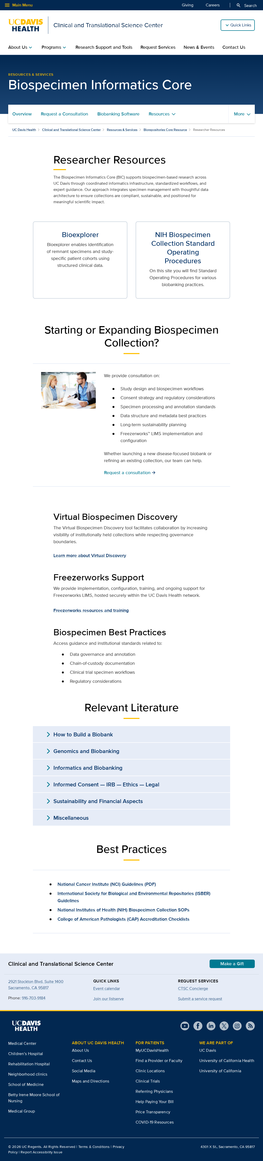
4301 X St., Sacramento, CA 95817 (228, 1146)
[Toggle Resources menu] (174, 114)
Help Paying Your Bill (155, 1102)
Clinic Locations (150, 1071)
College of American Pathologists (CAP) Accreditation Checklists (124, 919)
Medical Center (22, 1043)
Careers (213, 5)
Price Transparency (153, 1112)
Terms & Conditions (94, 1146)
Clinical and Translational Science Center (71, 129)
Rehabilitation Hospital (29, 1064)
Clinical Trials (148, 1081)
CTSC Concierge (193, 988)
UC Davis (207, 1050)
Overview (22, 114)
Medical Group (21, 1111)
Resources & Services (122, 129)
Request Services (157, 47)
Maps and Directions (90, 1081)
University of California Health (226, 1061)
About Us (80, 1050)
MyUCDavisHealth (152, 1050)
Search (246, 5)
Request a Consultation (64, 114)
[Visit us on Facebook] (195, 1025)
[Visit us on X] (222, 1025)
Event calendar (106, 988)
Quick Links (240, 25)
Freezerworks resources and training (91, 610)
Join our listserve (108, 999)
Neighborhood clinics (27, 1074)
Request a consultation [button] (130, 472)
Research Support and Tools (104, 47)
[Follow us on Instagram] (235, 1025)
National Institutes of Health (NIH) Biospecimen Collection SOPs (124, 909)
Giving (187, 5)
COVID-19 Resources (155, 1122)
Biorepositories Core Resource (165, 129)
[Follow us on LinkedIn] (208, 1025)
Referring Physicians (154, 1091)
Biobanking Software (118, 114)
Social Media (83, 1071)
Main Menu (18, 5)
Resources (159, 114)
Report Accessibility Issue (41, 1152)
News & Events (199, 47)
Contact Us (233, 47)
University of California (220, 1071)
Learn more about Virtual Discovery (89, 555)
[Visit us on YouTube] (184, 1025)
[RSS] (248, 1025)
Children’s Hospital (25, 1054)
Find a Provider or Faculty (159, 1061)
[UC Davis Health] (26, 1025)
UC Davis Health (24, 129)
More (239, 114)
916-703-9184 (33, 998)
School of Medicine (26, 1084)
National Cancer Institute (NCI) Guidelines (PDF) (107, 884)
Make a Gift (232, 963)
